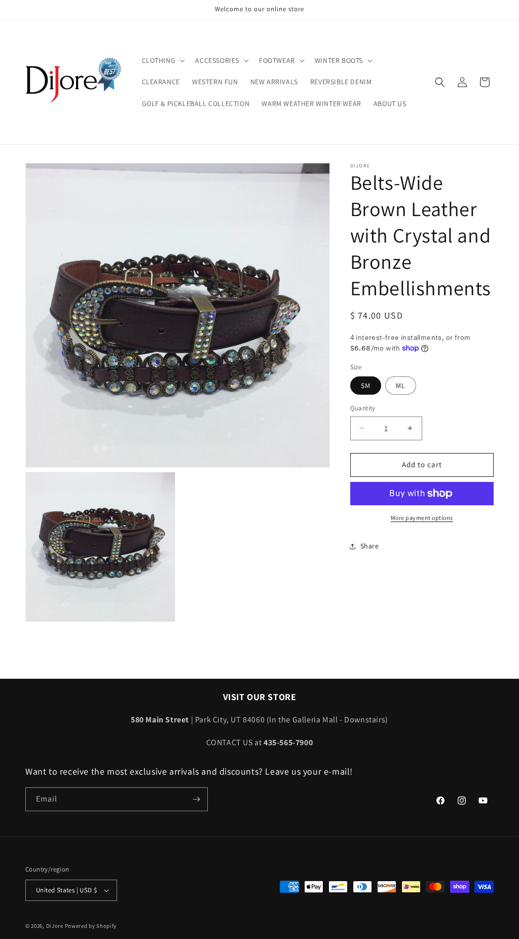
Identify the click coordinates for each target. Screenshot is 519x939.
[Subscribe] (196, 799)
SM (365, 385)
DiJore (54, 925)
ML (400, 385)
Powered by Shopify (91, 925)
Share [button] (369, 545)
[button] (163, 60)
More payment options (422, 517)
